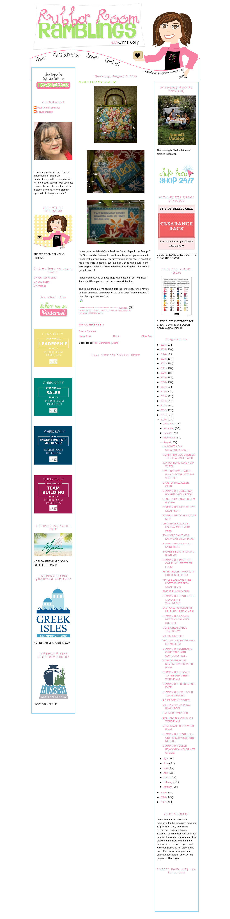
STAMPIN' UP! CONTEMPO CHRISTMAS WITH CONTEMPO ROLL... (177, 652)
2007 (163, 802)
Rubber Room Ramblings (47, 107)
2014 (163, 401)
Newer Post (85, 336)
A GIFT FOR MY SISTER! (176, 700)
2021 (163, 368)
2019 (163, 377)
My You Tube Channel (45, 277)
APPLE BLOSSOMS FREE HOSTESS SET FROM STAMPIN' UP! (177, 583)
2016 (163, 391)
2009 (163, 792)
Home (116, 336)
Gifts (104, 311)
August (168, 442)
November (169, 428)
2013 (163, 405)
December (169, 423)
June (166, 763)
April (166, 772)
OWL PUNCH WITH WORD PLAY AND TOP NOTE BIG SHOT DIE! (178, 474)
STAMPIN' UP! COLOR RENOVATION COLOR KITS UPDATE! (179, 749)
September (170, 437)
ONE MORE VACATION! (175, 713)
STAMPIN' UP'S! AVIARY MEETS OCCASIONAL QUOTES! (176, 619)
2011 (163, 415)
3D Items (94, 311)
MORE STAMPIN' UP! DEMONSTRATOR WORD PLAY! (178, 664)
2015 (163, 396)
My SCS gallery (42, 281)
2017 (163, 387)
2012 (163, 410)
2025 (163, 349)
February (168, 782)
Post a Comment (87, 331)
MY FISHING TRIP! (173, 636)
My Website (40, 285)
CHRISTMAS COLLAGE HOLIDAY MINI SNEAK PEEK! (176, 527)
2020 (163, 373)
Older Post (147, 336)
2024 (163, 354)
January (168, 787)
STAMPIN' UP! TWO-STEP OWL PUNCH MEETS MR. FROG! (178, 563)
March (167, 777)
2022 (163, 363)
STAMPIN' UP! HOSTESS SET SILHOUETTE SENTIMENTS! (179, 600)
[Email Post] (131, 308)
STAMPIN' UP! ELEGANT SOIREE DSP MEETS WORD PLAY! (176, 676)
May (166, 768)
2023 (163, 358)
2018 (163, 382)
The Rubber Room (43, 111)
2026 (163, 344)
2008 (163, 797)
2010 (163, 419)
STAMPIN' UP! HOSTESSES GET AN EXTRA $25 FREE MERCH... (178, 738)
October (168, 433)
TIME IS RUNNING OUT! (176, 591)
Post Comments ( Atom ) (106, 342)
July (166, 758)
